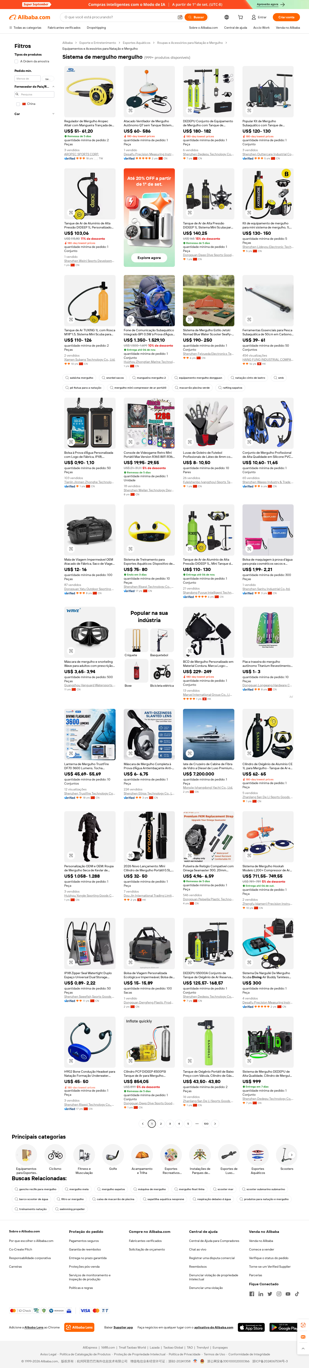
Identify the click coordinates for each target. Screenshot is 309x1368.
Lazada (154, 1347)
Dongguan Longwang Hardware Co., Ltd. (268, 685)
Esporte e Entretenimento (97, 43)
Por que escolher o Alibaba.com (31, 1241)
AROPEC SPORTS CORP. (81, 154)
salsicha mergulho (81, 377)
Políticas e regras (81, 1288)
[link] (303, 1325)
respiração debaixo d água (214, 1199)
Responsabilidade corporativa (30, 1258)
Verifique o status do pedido (268, 1258)
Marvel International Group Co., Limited (208, 694)
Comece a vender (261, 1249)
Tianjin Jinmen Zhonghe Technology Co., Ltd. (90, 482)
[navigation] (34, 584)
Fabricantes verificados (145, 1241)
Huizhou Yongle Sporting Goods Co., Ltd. (90, 895)
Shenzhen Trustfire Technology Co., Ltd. (90, 793)
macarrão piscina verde (194, 387)
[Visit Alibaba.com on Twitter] (270, 1294)
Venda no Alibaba (261, 1241)
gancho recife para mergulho (37, 1189)
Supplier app (123, 1327)
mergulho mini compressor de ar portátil (140, 387)
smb (281, 377)
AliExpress (90, 1347)
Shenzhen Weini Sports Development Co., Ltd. (90, 261)
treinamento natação (33, 1209)
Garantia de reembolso (85, 1249)
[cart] (241, 18)
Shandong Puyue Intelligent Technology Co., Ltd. (208, 592)
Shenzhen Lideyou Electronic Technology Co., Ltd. (268, 247)
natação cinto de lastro (250, 377)
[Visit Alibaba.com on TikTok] (297, 1294)
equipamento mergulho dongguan (200, 377)
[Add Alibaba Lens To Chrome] (79, 1327)
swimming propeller (72, 1209)
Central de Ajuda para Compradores (214, 1241)
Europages (220, 1347)
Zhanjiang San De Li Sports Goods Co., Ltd (268, 797)
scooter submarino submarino (266, 1189)
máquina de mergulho (152, 1189)
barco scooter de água (33, 1199)
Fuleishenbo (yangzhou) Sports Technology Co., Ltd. (208, 482)
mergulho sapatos (113, 1189)
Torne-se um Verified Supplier (270, 1266)
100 (206, 1123)
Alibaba (67, 43)
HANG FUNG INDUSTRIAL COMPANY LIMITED (268, 359)
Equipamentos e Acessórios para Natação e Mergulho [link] (100, 48)
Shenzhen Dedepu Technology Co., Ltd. (208, 154)
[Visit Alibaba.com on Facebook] (251, 1294)
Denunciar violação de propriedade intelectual (213, 1277)
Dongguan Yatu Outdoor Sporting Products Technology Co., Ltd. (90, 589)
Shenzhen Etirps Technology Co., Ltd (149, 793)
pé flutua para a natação (85, 387)
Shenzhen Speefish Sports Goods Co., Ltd (90, 996)
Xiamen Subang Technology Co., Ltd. (89, 359)
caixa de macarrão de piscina (115, 1199)
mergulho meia (79, 1189)
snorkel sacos (115, 377)
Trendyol (203, 1347)
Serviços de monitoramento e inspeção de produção (90, 1277)
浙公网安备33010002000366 (228, 1361)
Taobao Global (173, 1347)
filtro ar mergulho (72, 1199)
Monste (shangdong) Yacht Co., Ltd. (208, 787)
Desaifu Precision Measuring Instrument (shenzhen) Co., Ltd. (149, 154)
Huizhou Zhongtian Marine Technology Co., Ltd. (149, 362)
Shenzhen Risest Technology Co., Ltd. (149, 586)
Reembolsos (198, 1266)
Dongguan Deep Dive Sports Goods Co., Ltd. (208, 255)
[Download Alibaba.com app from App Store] (251, 1327)
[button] (180, 17)
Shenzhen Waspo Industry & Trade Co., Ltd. (268, 482)
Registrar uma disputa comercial (212, 1258)
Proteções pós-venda (84, 1266)
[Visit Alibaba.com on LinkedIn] (261, 1294)
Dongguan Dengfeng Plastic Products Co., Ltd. (149, 1002)
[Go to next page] (215, 1124)
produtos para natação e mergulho (266, 1199)
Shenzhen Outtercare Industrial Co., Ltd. (268, 154)
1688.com (108, 1347)
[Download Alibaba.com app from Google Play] (284, 1327)
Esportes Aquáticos (136, 43)
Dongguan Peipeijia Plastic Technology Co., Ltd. (208, 899)
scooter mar (225, 1189)
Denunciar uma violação (206, 1288)
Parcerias (255, 1275)
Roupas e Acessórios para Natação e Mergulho (190, 43)
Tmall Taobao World (132, 1347)
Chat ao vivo (197, 1249)
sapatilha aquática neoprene (165, 1199)
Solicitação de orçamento (147, 1249)
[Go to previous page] (143, 1124)
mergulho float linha (191, 1189)
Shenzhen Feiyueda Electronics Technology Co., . (208, 353)
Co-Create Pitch (20, 1249)
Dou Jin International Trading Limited (149, 895)
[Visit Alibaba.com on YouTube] (288, 1294)
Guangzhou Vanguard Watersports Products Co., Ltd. (90, 685)
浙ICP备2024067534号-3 (270, 1361)
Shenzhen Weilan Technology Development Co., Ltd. (149, 490)
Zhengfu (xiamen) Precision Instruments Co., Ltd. (268, 903)
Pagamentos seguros (84, 1241)
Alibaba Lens (33, 1327)
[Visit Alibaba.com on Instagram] (279, 1294)
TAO (190, 1347)
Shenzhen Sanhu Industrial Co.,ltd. (266, 589)
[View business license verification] (195, 1361)
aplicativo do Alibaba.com (213, 1327)
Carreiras (15, 1266)
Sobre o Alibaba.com (24, 1231)
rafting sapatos (232, 387)
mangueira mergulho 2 (151, 377)
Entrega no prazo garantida (88, 1258)
